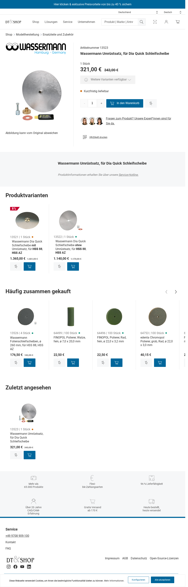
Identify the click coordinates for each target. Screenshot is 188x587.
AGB (125, 558)
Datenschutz (139, 558)
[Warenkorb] (178, 22)
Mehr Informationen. (114, 580)
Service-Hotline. (128, 174)
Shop (35, 22)
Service (67, 22)
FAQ (8, 548)
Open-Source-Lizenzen (164, 558)
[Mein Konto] (166, 22)
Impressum (112, 558)
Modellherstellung (27, 34)
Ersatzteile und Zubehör (58, 34)
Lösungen (51, 22)
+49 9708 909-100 (17, 536)
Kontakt (11, 542)
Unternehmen (86, 22)
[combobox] (138, 12)
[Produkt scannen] (155, 22)
